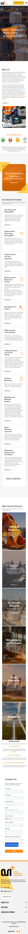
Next (23, 116)
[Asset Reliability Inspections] (5, 3)
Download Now (14, 182)
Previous (4, 116)
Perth (9, 96)
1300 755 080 (6, 887)
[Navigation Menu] (26, 2)
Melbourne (18, 96)
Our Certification (14, 134)
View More (4, 103)
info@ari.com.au (7, 891)
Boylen (17, 926)
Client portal (6, 896)
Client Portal (17, 3)
